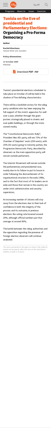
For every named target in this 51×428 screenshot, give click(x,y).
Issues (31, 11)
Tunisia (6, 64)
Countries (41, 11)
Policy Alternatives (12, 56)
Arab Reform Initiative (13, 5)
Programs (9, 11)
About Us (21, 11)
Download (25, 71)
